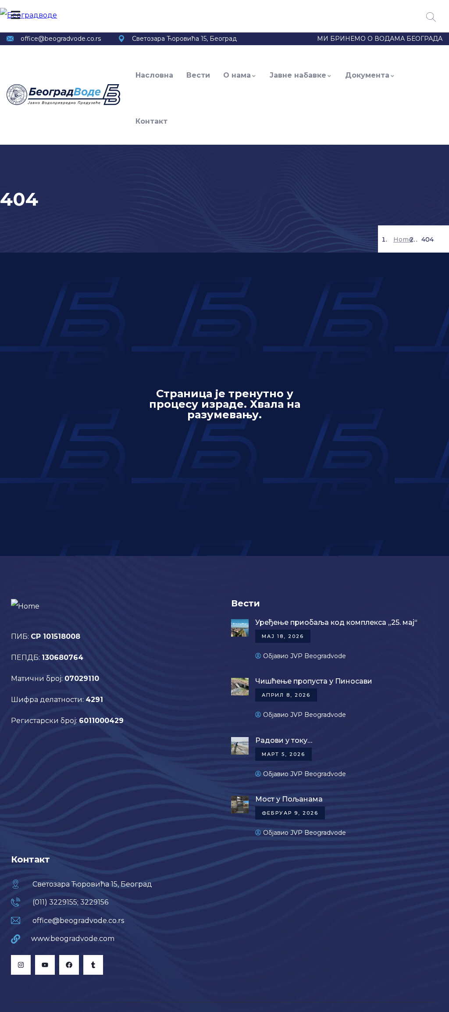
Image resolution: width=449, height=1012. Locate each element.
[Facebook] (69, 965)
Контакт (151, 121)
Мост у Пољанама (289, 799)
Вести (198, 75)
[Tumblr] (93, 965)
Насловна (154, 75)
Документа (367, 75)
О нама (237, 75)
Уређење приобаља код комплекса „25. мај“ (336, 622)
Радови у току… (283, 740)
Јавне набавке (298, 75)
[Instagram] (21, 965)
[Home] (63, 94)
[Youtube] (45, 965)
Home (403, 239)
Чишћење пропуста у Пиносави (313, 681)
